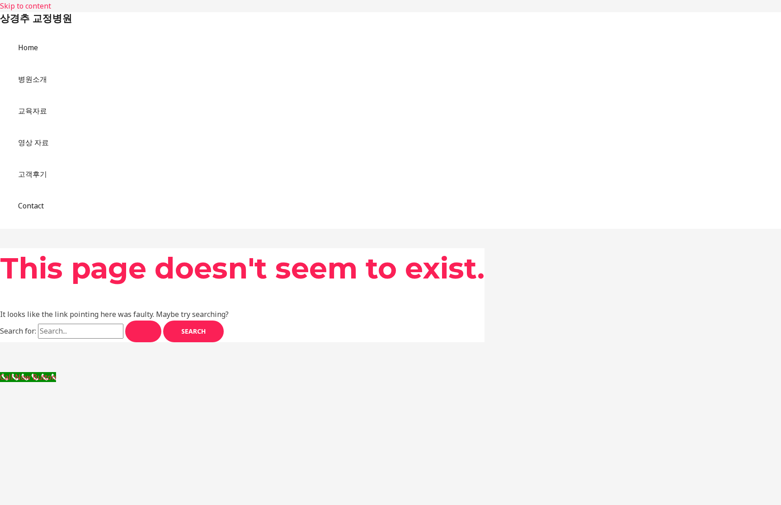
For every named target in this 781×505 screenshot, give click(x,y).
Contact (31, 206)
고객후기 (32, 174)
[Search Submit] (143, 331)
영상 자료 (33, 142)
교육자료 (32, 111)
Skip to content (25, 6)
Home (28, 47)
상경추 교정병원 (36, 18)
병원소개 (32, 79)
